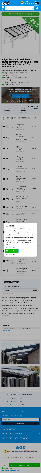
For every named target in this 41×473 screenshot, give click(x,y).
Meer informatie (10, 247)
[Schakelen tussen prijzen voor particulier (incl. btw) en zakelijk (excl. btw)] (37, 3)
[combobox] (19, 8)
